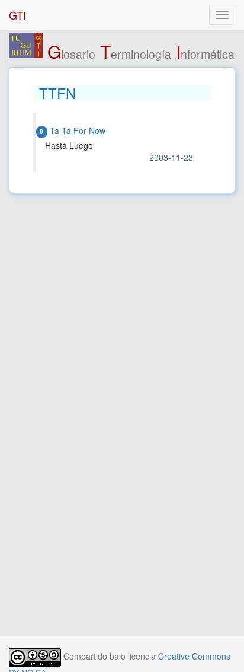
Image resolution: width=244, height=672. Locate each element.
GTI (17, 15)
